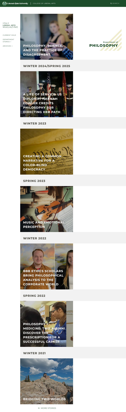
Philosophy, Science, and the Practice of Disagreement (43, 50)
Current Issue (9, 35)
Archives (7, 46)
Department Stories (8, 41)
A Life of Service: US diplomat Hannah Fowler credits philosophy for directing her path (42, 103)
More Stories (48, 408)
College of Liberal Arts (44, 3)
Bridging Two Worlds (44, 399)
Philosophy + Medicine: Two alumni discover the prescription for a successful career (44, 332)
